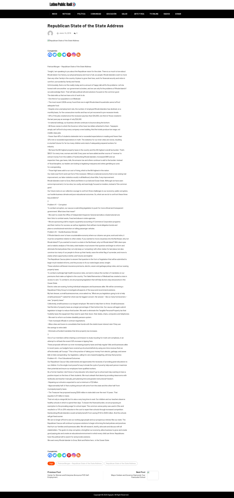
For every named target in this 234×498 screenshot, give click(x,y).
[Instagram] (74, 55)
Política (81, 14)
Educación (111, 14)
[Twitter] (55, 55)
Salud (124, 14)
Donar (178, 14)
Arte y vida (139, 14)
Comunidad (96, 14)
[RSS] (78, 55)
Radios (167, 14)
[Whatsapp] (59, 55)
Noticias (67, 14)
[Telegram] (64, 55)
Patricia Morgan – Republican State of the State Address (80, 463)
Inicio (54, 14)
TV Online (154, 14)
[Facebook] (50, 55)
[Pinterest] (69, 55)
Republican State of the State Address (121, 463)
